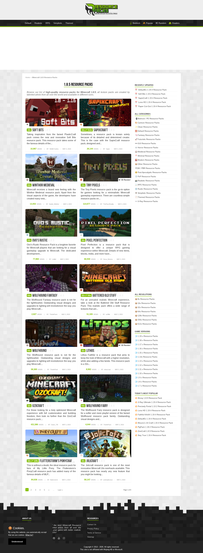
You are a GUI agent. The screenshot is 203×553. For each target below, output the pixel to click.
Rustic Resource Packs (148, 189)
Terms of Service (94, 533)
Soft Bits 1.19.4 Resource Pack (151, 94)
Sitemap (90, 537)
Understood (17, 541)
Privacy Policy (93, 529)
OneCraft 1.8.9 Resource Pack (151, 431)
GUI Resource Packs (147, 143)
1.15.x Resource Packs (148, 353)
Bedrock (136, 23)
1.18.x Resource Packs (148, 340)
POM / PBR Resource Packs (147, 168)
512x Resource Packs (147, 324)
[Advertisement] (101, 49)
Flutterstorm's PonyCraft (53, 461)
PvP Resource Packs (147, 176)
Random (162, 23)
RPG (48, 23)
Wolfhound (40, 351)
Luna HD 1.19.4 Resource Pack (152, 102)
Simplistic (57, 23)
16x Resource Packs (147, 303)
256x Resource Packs (147, 320)
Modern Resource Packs (148, 160)
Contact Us (91, 524)
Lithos (91, 351)
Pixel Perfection (97, 241)
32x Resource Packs (147, 307)
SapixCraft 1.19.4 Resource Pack (152, 98)
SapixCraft (97, 130)
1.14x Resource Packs (147, 357)
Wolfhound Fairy (97, 406)
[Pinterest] (54, 538)
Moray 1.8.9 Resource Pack (150, 398)
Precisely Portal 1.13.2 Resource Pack (154, 406)
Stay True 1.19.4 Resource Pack (152, 435)
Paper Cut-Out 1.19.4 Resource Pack (154, 106)
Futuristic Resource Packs (149, 139)
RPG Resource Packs (147, 185)
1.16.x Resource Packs (148, 348)
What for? (29, 535)
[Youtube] (59, 538)
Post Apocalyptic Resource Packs (152, 172)
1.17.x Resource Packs (148, 344)
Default (28, 23)
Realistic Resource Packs (149, 181)
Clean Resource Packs (148, 127)
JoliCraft (93, 461)
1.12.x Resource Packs (148, 365)
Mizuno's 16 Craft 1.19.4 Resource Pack (155, 423)
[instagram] (64, 538)
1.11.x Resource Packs (148, 369)
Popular (149, 23)
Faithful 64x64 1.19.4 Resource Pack (154, 414)
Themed (69, 23)
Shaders (176, 23)
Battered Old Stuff (102, 296)
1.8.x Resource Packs (147, 382)
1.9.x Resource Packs (147, 377)
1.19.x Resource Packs (148, 336)
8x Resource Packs (146, 299)
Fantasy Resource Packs (149, 135)
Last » (60, 490)
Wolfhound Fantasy (45, 296)
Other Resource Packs (147, 164)
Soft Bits (38, 130)
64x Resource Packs (147, 311)
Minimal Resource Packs (148, 156)
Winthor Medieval (44, 185)
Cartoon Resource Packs (149, 123)
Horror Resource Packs (148, 147)
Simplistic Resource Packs (149, 193)
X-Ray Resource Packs (148, 201)
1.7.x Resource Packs (147, 386)
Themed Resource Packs (149, 197)
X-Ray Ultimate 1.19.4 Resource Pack (154, 402)
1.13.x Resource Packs (148, 361)
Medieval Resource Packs (149, 152)
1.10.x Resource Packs (148, 373)
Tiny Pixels (94, 185)
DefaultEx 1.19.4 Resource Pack (152, 90)
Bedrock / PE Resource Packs (151, 118)
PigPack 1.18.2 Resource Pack (151, 427)
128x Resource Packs (147, 315)
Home (27, 77)
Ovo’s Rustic (40, 241)
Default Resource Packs (148, 131)
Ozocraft (39, 406)
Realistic (38, 23)
